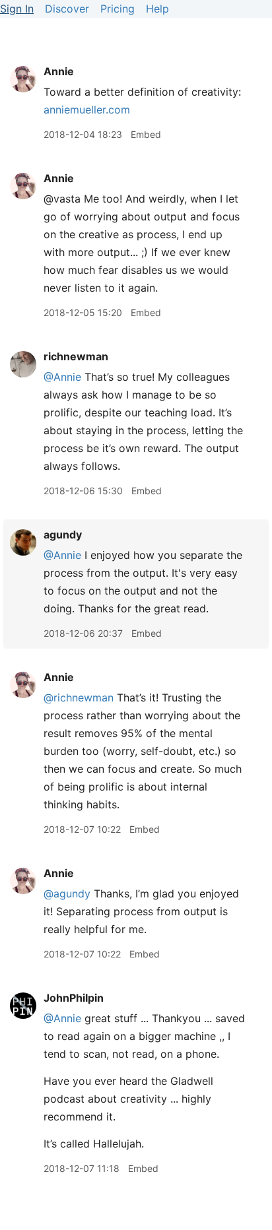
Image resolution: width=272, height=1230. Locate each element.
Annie (59, 71)
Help (157, 8)
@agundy (67, 893)
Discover (67, 8)
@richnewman (79, 697)
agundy (63, 534)
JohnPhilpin (74, 997)
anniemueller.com (87, 109)
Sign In (17, 8)
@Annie (62, 376)
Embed (146, 134)
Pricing (117, 8)
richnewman (76, 356)
